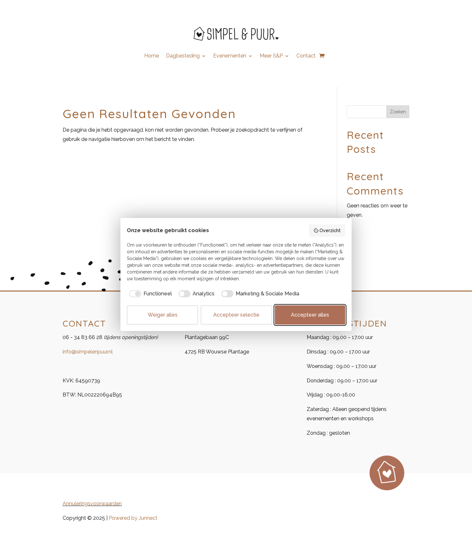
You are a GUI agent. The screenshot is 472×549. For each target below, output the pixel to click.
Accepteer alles (310, 315)
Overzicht (330, 230)
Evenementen (229, 56)
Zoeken (398, 111)
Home (151, 56)
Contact (306, 56)
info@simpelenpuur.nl (88, 352)
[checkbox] (149, 294)
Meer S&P (271, 56)
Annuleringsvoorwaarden (92, 504)
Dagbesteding (183, 56)
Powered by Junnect (133, 518)
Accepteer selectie (236, 315)
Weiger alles (163, 315)
